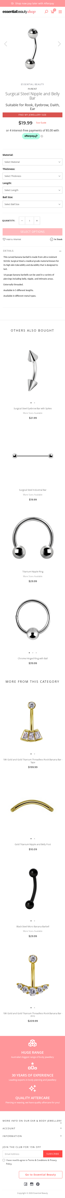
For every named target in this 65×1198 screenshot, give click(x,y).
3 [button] (36, 653)
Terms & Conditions (37, 1160)
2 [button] (34, 403)
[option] (32, 3)
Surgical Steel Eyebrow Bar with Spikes (33, 408)
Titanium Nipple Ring (32, 571)
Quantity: (8, 221)
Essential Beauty (32, 84)
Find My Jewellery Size (32, 114)
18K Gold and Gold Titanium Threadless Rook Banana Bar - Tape (32, 761)
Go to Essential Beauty (40, 1174)
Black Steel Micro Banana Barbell (32, 926)
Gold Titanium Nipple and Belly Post (33, 844)
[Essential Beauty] (20, 11)
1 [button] (31, 403)
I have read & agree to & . (31, 1162)
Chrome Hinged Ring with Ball (33, 658)
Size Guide (41, 122)
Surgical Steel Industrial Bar (32, 489)
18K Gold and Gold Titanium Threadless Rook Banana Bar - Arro (32, 1015)
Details (8, 250)
